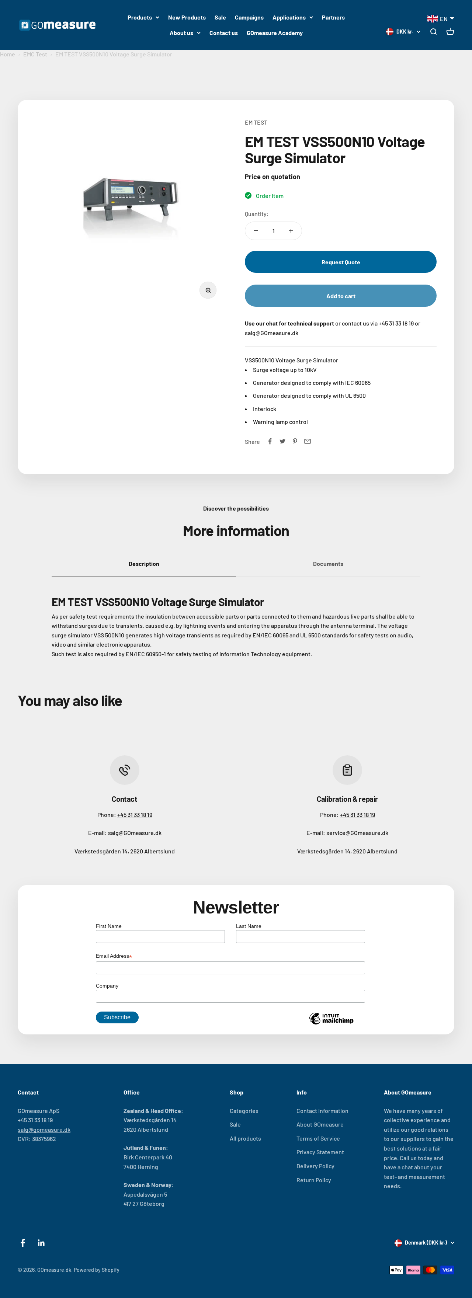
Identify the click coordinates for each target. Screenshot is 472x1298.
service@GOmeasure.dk (357, 832)
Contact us (223, 32)
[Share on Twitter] (282, 441)
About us (181, 32)
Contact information (322, 1110)
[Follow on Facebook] (23, 1243)
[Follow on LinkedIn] (41, 1243)
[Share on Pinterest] (295, 441)
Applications (289, 17)
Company (107, 986)
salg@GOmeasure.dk (135, 832)
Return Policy (313, 1179)
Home (7, 54)
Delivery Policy (315, 1165)
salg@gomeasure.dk (44, 1129)
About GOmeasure (320, 1124)
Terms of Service (318, 1138)
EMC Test (35, 54)
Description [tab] (144, 563)
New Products (187, 17)
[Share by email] (307, 441)
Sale (220, 17)
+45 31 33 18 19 (134, 814)
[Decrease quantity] (256, 231)
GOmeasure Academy (275, 32)
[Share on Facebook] (270, 441)
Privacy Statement (320, 1151)
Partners (333, 17)
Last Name (248, 926)
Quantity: (257, 213)
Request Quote (341, 261)
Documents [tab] (328, 563)
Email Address (114, 956)
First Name (109, 926)
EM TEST (256, 122)
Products (140, 17)
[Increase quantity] (291, 231)
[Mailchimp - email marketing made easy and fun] (331, 1024)
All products (245, 1138)
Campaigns (249, 17)
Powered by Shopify (96, 1270)
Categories (244, 1110)
